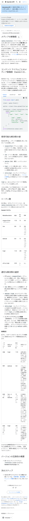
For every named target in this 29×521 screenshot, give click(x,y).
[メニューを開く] (2, 2)
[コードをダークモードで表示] (23, 98)
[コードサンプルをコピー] (26, 98)
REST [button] (19, 94)
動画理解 (22, 477)
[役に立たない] (16, 487)
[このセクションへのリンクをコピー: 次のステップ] (14, 471)
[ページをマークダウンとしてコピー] (18, 37)
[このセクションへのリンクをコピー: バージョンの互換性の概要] (26, 457)
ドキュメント (17, 30)
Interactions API (6, 7)
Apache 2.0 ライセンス (21, 500)
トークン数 (15, 54)
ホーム (2, 30)
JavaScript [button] (12, 94)
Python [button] (5, 94)
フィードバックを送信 (14, 492)
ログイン (25, 2)
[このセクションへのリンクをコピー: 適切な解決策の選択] (20, 272)
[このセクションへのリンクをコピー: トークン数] (12, 199)
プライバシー (10, 513)
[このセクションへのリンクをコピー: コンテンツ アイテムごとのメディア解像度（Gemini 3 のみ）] (3, 75)
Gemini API (9, 30)
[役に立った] (13, 487)
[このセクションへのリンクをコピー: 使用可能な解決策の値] (22, 137)
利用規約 (3, 513)
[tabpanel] (14, 114)
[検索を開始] (17, 2)
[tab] (4, 94)
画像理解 (16, 477)
